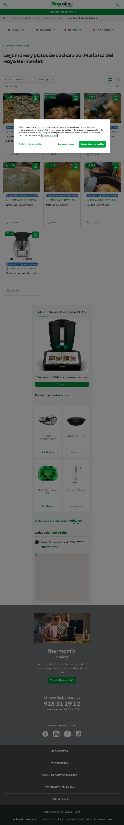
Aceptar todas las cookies (92, 144)
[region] (62, 136)
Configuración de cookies (30, 144)
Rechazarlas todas (66, 144)
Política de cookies (49, 135)
